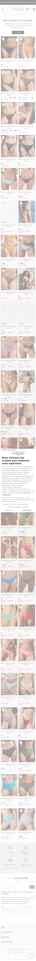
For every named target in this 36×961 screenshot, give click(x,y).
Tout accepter (26, 510)
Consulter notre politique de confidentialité (15, 504)
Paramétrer (8, 510)
